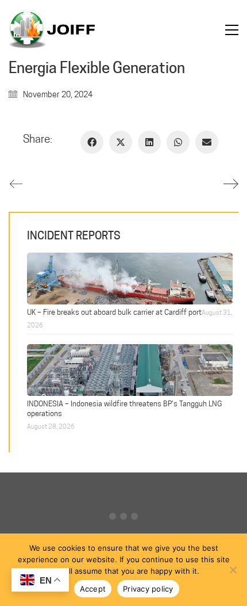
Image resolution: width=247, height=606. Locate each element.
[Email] (206, 142)
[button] (231, 30)
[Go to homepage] (52, 30)
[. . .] (123, 519)
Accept (93, 588)
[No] (232, 569)
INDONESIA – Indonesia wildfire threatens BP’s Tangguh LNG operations (124, 408)
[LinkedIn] (149, 142)
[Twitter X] (120, 142)
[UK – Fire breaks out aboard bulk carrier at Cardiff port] (130, 277)
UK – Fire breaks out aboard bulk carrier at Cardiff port (114, 312)
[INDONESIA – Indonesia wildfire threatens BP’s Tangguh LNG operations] (130, 368)
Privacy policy (148, 588)
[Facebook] (91, 142)
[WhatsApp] (178, 142)
